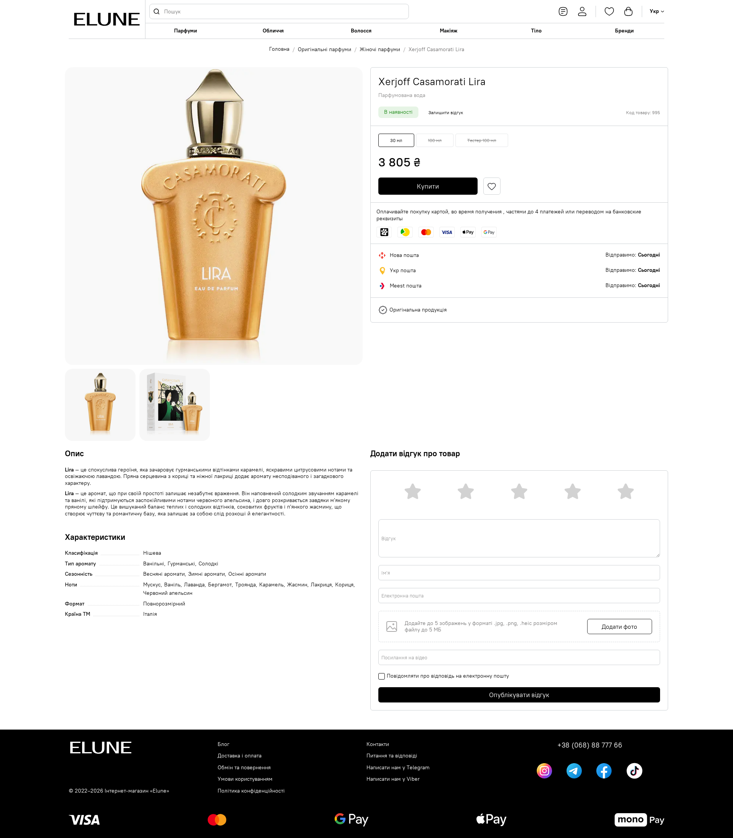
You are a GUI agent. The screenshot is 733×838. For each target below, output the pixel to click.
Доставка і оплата (240, 755)
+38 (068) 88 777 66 (589, 745)
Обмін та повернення (244, 767)
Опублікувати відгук (519, 695)
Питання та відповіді (391, 755)
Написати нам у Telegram (397, 767)
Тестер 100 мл (481, 140)
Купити (428, 186)
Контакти (377, 744)
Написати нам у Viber (393, 779)
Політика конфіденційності (251, 791)
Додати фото (619, 626)
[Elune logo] (107, 19)
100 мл (435, 140)
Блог (223, 744)
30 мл (396, 140)
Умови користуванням (245, 779)
